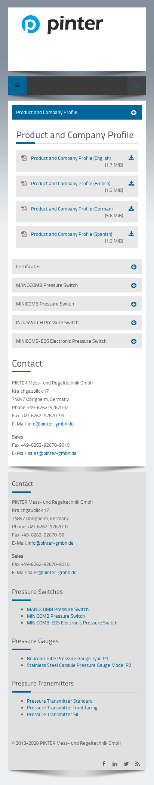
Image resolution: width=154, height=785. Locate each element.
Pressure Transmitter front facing (62, 707)
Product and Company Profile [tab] (46, 112)
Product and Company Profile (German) (77, 212)
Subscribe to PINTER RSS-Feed (137, 764)
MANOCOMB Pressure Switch (58, 609)
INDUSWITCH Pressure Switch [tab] (47, 322)
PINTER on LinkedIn (115, 764)
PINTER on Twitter (126, 764)
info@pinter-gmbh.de (51, 423)
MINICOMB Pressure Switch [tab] (45, 303)
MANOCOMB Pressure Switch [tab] (47, 285)
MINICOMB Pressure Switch (56, 616)
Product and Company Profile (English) (77, 161)
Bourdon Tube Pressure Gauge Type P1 (67, 658)
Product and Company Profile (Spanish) (77, 237)
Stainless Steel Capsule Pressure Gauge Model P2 (79, 665)
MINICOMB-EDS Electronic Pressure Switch (72, 622)
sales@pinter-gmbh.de (52, 453)
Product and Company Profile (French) (77, 186)
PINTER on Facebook (103, 764)
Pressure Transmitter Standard (60, 700)
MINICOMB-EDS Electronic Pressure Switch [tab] (61, 341)
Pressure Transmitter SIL (53, 714)
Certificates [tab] (28, 266)
